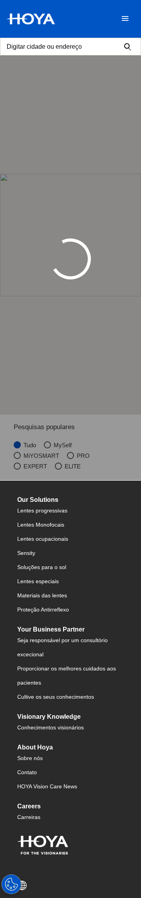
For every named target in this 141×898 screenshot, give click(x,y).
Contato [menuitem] (27, 772)
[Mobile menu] (125, 19)
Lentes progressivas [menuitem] (42, 510)
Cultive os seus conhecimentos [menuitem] (55, 697)
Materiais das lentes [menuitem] (42, 595)
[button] (70, 885)
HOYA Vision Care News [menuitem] (47, 786)
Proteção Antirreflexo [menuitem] (43, 609)
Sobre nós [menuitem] (30, 758)
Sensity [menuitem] (26, 553)
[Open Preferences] (11, 884)
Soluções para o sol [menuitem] (41, 567)
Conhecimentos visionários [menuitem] (50, 727)
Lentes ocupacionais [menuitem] (42, 539)
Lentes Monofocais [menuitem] (40, 525)
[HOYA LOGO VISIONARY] (30, 18)
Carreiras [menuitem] (28, 817)
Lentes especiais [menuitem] (38, 581)
